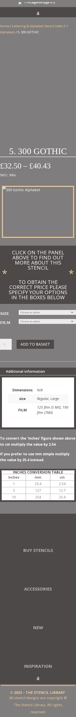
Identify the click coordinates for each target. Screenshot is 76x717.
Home (4, 26)
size (4, 313)
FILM (5, 322)
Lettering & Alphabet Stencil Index (37, 26)
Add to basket (35, 344)
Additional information (25, 371)
